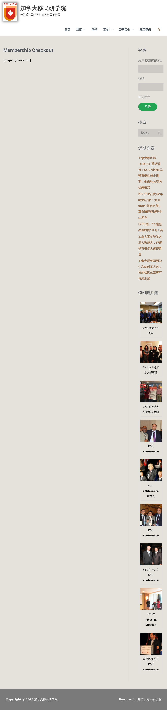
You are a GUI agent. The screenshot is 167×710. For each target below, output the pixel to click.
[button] (159, 30)
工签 (106, 29)
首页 (67, 29)
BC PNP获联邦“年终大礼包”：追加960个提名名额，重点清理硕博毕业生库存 (150, 206)
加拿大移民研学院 (43, 8)
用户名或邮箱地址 (150, 60)
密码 (141, 78)
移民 (79, 29)
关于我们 (124, 29)
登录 (148, 106)
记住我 (145, 97)
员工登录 (145, 29)
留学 (94, 29)
